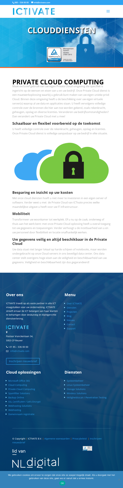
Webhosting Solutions (20, 405)
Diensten (71, 307)
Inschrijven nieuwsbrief (23, 361)
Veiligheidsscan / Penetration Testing (87, 397)
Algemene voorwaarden (57, 438)
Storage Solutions (76, 389)
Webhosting (14, 410)
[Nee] (119, 479)
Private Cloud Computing (21, 389)
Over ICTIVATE (74, 303)
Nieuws (71, 320)
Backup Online (16, 397)
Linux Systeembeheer (78, 384)
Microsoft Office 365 (19, 380)
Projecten (72, 311)
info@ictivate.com (19, 351)
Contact (71, 324)
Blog (69, 316)
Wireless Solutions (76, 393)
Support (71, 328)
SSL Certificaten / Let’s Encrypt (24, 401)
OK (62, 483)
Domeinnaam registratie (21, 414)
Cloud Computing (17, 384)
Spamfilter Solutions (19, 393)
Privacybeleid (80, 438)
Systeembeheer (75, 380)
